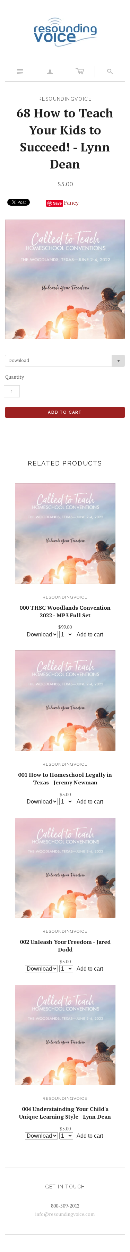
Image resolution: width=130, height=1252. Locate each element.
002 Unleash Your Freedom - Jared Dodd (65, 945)
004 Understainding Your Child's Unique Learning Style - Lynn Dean (65, 1112)
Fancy (71, 202)
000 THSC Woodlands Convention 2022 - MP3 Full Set (65, 611)
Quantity (14, 376)
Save (57, 203)
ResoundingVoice (65, 597)
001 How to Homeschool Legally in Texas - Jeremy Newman (65, 778)
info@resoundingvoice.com (65, 1214)
